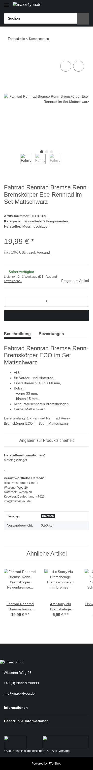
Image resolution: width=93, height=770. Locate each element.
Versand (43, 252)
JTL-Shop (55, 763)
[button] (67, 5)
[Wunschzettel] (75, 5)
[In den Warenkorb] (8, 54)
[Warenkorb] (84, 5)
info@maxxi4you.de (19, 693)
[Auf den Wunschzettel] (78, 66)
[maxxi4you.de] (27, 4)
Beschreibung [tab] (17, 334)
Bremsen (48, 515)
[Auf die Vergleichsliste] (65, 66)
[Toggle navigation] (6, 3)
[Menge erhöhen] (83, 301)
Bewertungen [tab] (51, 334)
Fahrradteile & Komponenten (45, 221)
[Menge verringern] (9, 301)
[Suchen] (83, 19)
